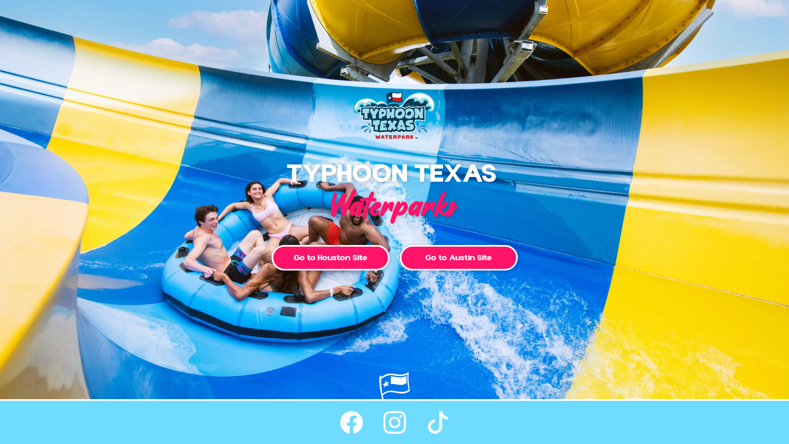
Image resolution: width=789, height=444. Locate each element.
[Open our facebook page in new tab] (351, 422)
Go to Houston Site (330, 258)
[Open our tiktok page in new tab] (438, 422)
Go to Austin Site (458, 258)
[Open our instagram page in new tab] (394, 422)
